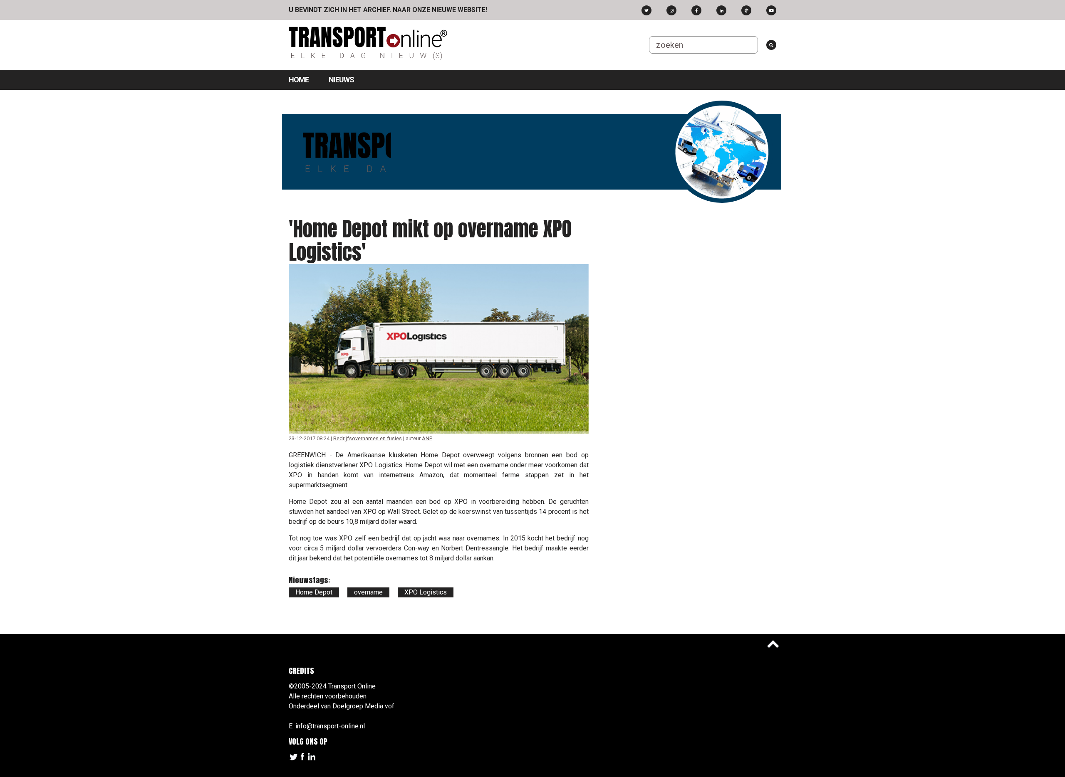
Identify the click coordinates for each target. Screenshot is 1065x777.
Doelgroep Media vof (363, 706)
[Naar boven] (773, 644)
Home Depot (313, 592)
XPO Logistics (425, 592)
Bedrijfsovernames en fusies (367, 438)
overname (368, 592)
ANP (427, 438)
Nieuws (341, 79)
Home (299, 79)
